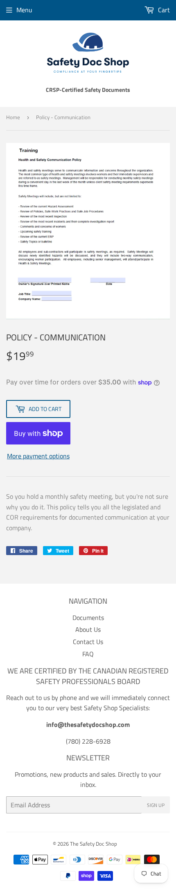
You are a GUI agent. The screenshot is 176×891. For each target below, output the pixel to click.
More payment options (38, 456)
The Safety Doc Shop (93, 844)
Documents (88, 617)
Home (13, 117)
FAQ (88, 654)
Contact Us (88, 642)
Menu (24, 10)
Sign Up (156, 805)
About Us (88, 629)
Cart (163, 10)
